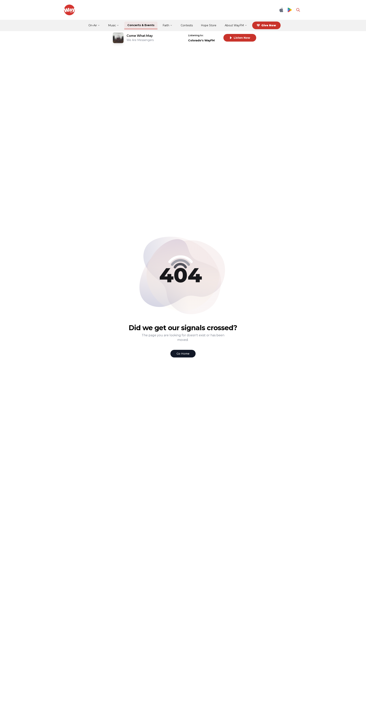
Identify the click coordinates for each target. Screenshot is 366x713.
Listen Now (242, 37)
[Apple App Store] (281, 10)
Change (212, 35)
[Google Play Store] (289, 10)
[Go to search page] (298, 10)
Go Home (183, 353)
